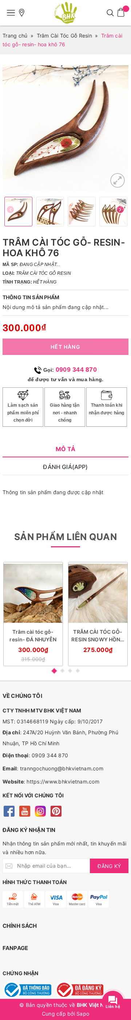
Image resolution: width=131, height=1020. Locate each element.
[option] (65, 128)
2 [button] (62, 670)
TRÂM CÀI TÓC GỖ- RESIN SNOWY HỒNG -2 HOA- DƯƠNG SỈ (97, 636)
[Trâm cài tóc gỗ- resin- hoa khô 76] (117, 180)
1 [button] (54, 671)
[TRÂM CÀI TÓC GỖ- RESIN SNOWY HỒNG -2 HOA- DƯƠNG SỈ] (97, 593)
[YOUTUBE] (24, 810)
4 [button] (77, 670)
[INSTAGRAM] (40, 810)
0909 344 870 (76, 369)
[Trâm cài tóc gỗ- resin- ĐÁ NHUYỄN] (33, 593)
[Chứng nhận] (27, 990)
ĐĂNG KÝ (109, 866)
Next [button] (120, 211)
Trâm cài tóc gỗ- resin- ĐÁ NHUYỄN (32, 635)
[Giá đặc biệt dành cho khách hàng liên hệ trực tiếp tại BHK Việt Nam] (21, 12)
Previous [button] (10, 211)
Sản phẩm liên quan (65, 536)
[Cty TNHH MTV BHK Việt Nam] (65, 13)
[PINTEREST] (55, 810)
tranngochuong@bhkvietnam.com (61, 768)
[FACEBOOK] (9, 810)
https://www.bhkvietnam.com (63, 781)
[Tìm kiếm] (110, 12)
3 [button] (70, 670)
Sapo (82, 1014)
